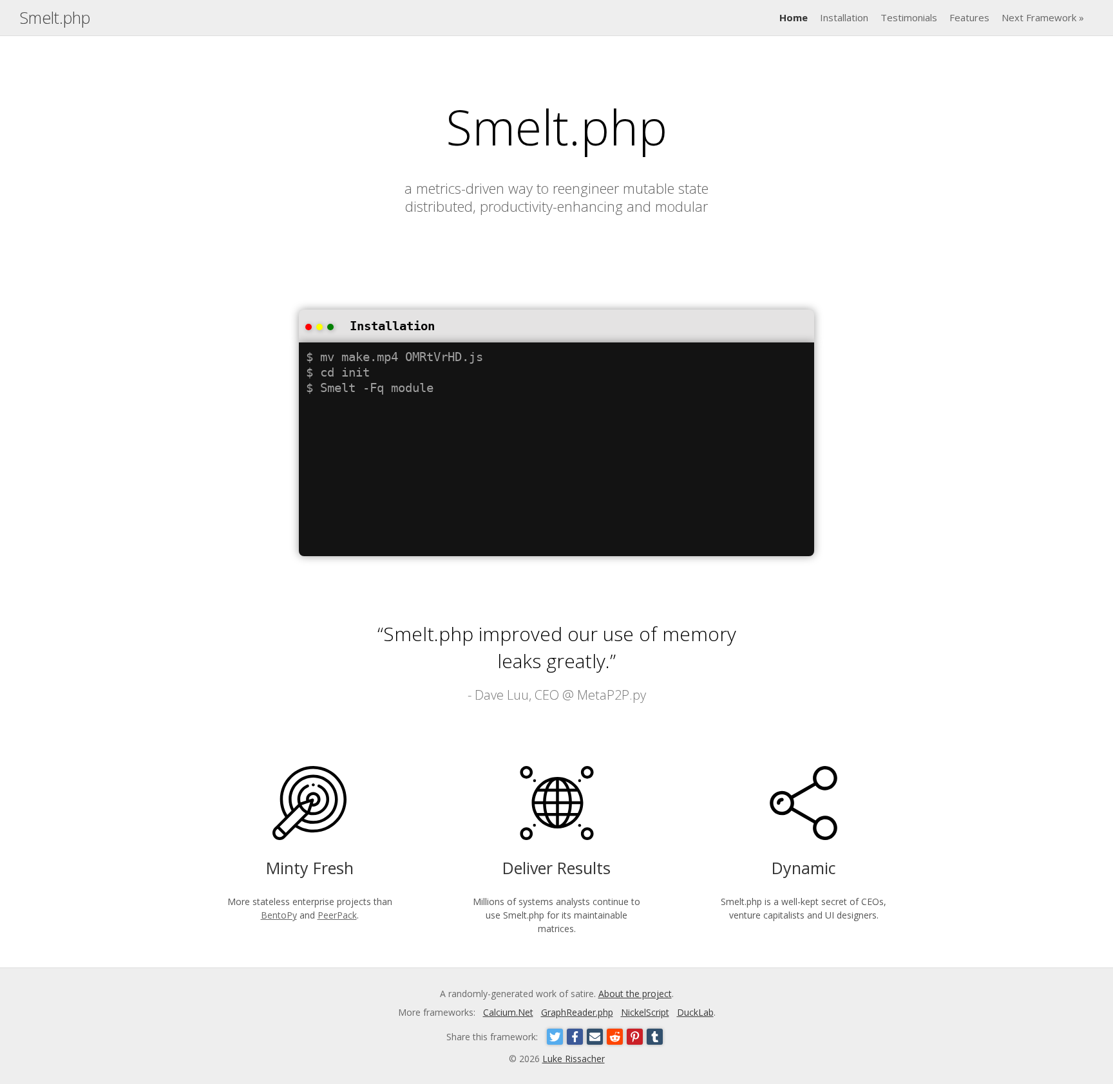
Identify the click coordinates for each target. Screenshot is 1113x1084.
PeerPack (337, 915)
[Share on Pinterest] (635, 1037)
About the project (635, 993)
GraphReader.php (577, 1012)
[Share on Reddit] (615, 1037)
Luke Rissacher (573, 1058)
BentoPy (279, 915)
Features (969, 17)
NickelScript (645, 1012)
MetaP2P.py (611, 695)
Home (793, 17)
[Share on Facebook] (575, 1037)
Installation (844, 17)
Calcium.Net (508, 1012)
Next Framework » (1043, 17)
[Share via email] (595, 1037)
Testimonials (908, 17)
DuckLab (695, 1012)
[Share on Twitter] (555, 1037)
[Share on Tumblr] (655, 1037)
